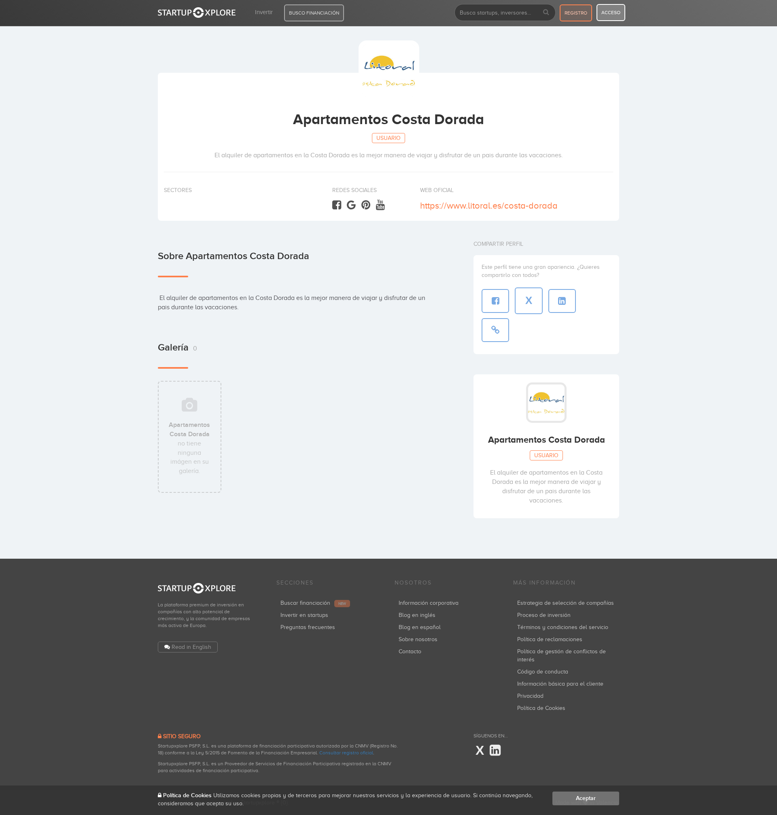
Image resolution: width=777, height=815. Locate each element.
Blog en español (420, 627)
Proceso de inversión (544, 615)
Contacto (410, 651)
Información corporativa (429, 603)
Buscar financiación (313, 603)
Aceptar (586, 798)
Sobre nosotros (418, 639)
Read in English (191, 647)
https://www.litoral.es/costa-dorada (489, 206)
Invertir (264, 12)
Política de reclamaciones (549, 639)
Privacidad (530, 696)
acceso (610, 12)
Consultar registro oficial (346, 753)
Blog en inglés (417, 615)
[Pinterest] (365, 205)
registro (576, 13)
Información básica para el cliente (560, 684)
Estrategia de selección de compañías (565, 603)
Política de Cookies (541, 708)
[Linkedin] (495, 750)
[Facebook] (336, 205)
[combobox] (505, 12)
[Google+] (351, 205)
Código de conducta (542, 672)
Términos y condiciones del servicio (562, 627)
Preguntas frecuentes (307, 627)
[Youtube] (380, 205)
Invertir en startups (304, 615)
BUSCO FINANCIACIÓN (314, 13)
